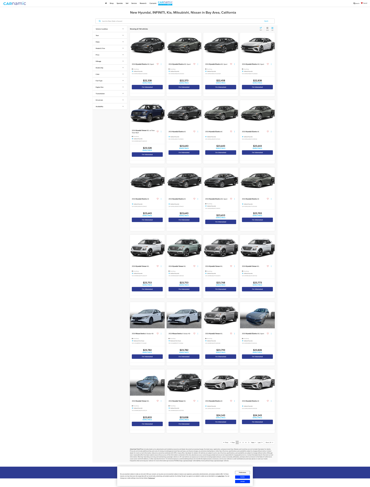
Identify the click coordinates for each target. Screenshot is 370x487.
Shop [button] (112, 3)
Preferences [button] (151, 478)
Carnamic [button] (153, 3)
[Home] (106, 3)
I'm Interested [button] (147, 87)
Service (134, 3)
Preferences (242, 472)
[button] (163, 45)
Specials (120, 3)
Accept (242, 481)
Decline (242, 477)
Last (260, 442)
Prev (233, 442)
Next (253, 442)
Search (266, 21)
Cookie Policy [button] (220, 476)
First (226, 442)
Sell (127, 3)
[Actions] (161, 64)
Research (143, 3)
